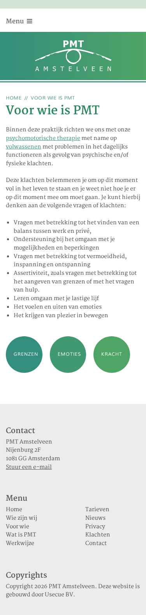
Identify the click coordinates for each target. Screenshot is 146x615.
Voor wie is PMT (53, 98)
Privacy (95, 526)
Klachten (97, 535)
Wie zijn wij (21, 518)
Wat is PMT (21, 535)
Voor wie (17, 526)
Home (13, 98)
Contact (96, 543)
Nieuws (95, 518)
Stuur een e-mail (29, 467)
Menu (15, 21)
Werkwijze (20, 543)
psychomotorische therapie (43, 138)
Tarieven (97, 509)
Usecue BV (59, 594)
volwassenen (23, 147)
